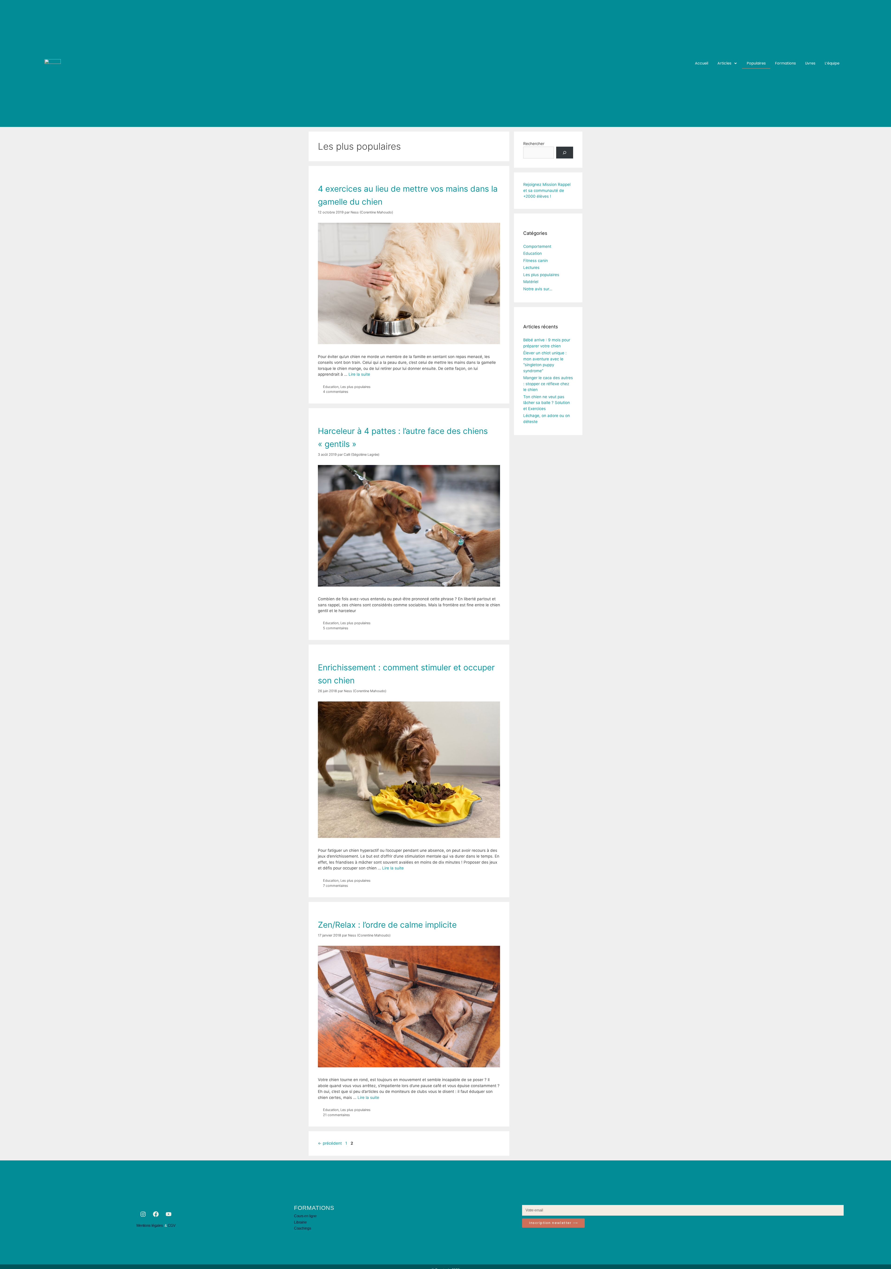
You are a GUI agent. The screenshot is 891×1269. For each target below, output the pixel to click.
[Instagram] (143, 1214)
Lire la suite (359, 374)
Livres (810, 63)
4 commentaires (335, 392)
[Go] (564, 152)
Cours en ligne (305, 1216)
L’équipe (832, 63)
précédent (330, 1143)
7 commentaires (335, 886)
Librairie (300, 1222)
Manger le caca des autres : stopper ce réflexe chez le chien (548, 383)
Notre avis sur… (537, 289)
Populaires (756, 63)
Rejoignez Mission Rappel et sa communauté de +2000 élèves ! (547, 190)
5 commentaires (335, 628)
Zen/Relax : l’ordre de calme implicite (387, 925)
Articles (724, 63)
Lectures (531, 267)
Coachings (302, 1228)
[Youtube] (168, 1214)
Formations (785, 63)
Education (331, 387)
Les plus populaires (355, 387)
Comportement (537, 246)
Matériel (530, 281)
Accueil (701, 63)
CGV (172, 1225)
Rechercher (533, 143)
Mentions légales (150, 1225)
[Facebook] (156, 1214)
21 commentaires (336, 1115)
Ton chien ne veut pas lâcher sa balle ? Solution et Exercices (546, 402)
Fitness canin (535, 260)
